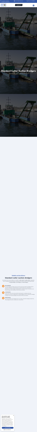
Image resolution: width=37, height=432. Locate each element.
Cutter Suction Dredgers (14, 73)
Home (10, 73)
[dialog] (7, 423)
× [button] (13, 415)
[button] (33, 5)
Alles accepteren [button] (7, 427)
